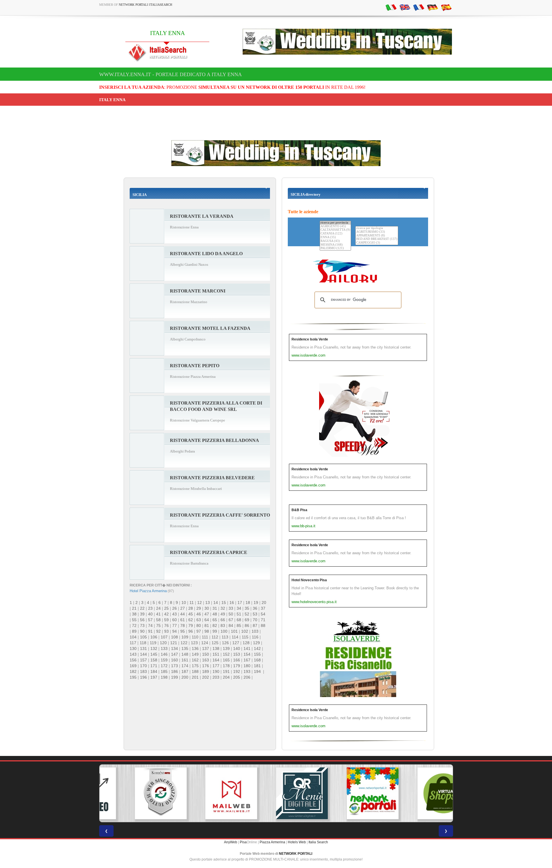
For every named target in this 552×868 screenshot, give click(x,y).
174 (184, 665)
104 (133, 637)
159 (164, 660)
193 (247, 671)
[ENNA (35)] (335, 237)
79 (190, 625)
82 (214, 625)
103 (255, 631)
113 (225, 637)
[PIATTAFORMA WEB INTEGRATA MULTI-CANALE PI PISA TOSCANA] (134, 793)
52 (247, 614)
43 (174, 614)
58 (158, 619)
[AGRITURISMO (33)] (377, 232)
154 (247, 654)
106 (153, 637)
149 (195, 654)
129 (256, 642)
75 (158, 625)
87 (255, 625)
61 (182, 619)
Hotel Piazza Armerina (148, 591)
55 (134, 619)
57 (150, 619)
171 (153, 665)
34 (239, 608)
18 (248, 602)
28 (190, 608)
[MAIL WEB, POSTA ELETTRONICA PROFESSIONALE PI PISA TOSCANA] (205, 793)
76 (166, 625)
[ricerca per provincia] (335, 223)
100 (224, 631)
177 (215, 665)
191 (226, 671)
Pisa (243, 842)
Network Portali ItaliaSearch (145, 4)
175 (195, 665)
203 (215, 677)
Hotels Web (297, 842)
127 (235, 642)
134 (174, 648)
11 (191, 602)
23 (150, 608)
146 (164, 654)
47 (206, 614)
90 (142, 631)
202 (205, 677)
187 (184, 671)
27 (182, 608)
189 (205, 671)
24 (158, 608)
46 (198, 614)
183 (143, 671)
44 (182, 614)
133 (164, 648)
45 (190, 614)
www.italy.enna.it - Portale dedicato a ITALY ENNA (170, 74)
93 (166, 631)
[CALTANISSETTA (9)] (335, 230)
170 (143, 665)
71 (263, 619)
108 (174, 637)
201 (195, 677)
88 (263, 625)
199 (174, 677)
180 (247, 665)
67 (231, 619)
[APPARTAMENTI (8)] (377, 236)
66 (223, 619)
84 (231, 625)
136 (195, 648)
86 (247, 625)
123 (194, 642)
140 (236, 648)
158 (153, 660)
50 (231, 614)
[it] (391, 7)
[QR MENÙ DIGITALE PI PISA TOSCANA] (276, 793)
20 (264, 602)
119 (153, 642)
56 (142, 619)
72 (134, 625)
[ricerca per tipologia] (377, 228)
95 (182, 631)
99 (214, 631)
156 (133, 660)
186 (174, 671)
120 (163, 642)
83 (223, 625)
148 (184, 654)
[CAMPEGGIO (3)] (377, 243)
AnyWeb (230, 842)
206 (247, 677)
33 (231, 608)
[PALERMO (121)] (335, 248)
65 (214, 619)
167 (247, 660)
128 (246, 642)
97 (198, 631)
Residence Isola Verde (310, 339)
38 (134, 614)
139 (226, 648)
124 (204, 642)
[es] (446, 7)
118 (143, 642)
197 (153, 677)
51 (239, 614)
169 (133, 665)
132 (153, 648)
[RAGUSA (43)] (335, 241)
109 (184, 637)
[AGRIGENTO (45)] (335, 226)
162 (195, 660)
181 (257, 665)
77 (174, 625)
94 (174, 631)
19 (256, 602)
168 (257, 660)
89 (134, 631)
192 (236, 671)
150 (205, 654)
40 (150, 614)
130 (133, 648)
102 (244, 631)
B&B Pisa (299, 510)
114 (235, 637)
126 (225, 642)
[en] (405, 7)
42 (166, 614)
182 (133, 671)
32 (223, 608)
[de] (432, 7)
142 (257, 648)
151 (215, 654)
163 (205, 660)
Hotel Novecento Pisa (309, 580)
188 (195, 671)
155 (257, 654)
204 (226, 677)
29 (198, 608)
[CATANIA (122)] (335, 234)
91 (150, 631)
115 (245, 637)
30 (206, 608)
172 (164, 665)
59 (166, 619)
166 (236, 660)
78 (182, 625)
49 (223, 614)
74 (150, 625)
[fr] (418, 7)
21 (134, 608)
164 (215, 660)
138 (215, 648)
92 (158, 631)
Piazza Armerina (272, 842)
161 (184, 660)
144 (143, 654)
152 (226, 654)
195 (133, 677)
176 (205, 665)
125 (215, 642)
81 (206, 625)
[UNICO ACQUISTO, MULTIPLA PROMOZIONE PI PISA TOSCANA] (347, 793)
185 (164, 671)
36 (255, 608)
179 (236, 665)
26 (174, 608)
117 (133, 642)
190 (215, 671)
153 (236, 654)
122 (184, 642)
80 (198, 625)
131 (143, 648)
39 (142, 614)
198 (164, 677)
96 (190, 631)
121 (173, 642)
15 (223, 602)
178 (226, 665)
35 (247, 608)
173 (174, 665)
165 (226, 660)
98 (206, 631)
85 (239, 625)
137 (205, 648)
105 (143, 637)
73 (142, 625)
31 (214, 608)
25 (166, 608)
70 (255, 619)
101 (234, 631)
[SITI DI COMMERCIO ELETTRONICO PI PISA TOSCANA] (417, 793)
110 (195, 637)
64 (206, 619)
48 (214, 614)
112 (215, 637)
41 (158, 614)
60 (174, 619)
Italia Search (318, 842)
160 (174, 660)
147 (174, 654)
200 (184, 677)
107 (164, 637)
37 (263, 608)
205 (236, 677)
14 (215, 602)
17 (239, 602)
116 (255, 637)
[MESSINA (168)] (335, 245)
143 (133, 654)
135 (184, 648)
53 (255, 614)
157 (143, 660)
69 (247, 619)
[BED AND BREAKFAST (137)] (377, 239)
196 (143, 677)
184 (153, 671)
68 (239, 619)
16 (231, 602)
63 (198, 619)
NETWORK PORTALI (295, 854)
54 (263, 614)
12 (199, 602)
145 (153, 654)
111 (205, 637)
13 (207, 602)
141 (247, 648)
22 (142, 608)
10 (183, 602)
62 (190, 619)
